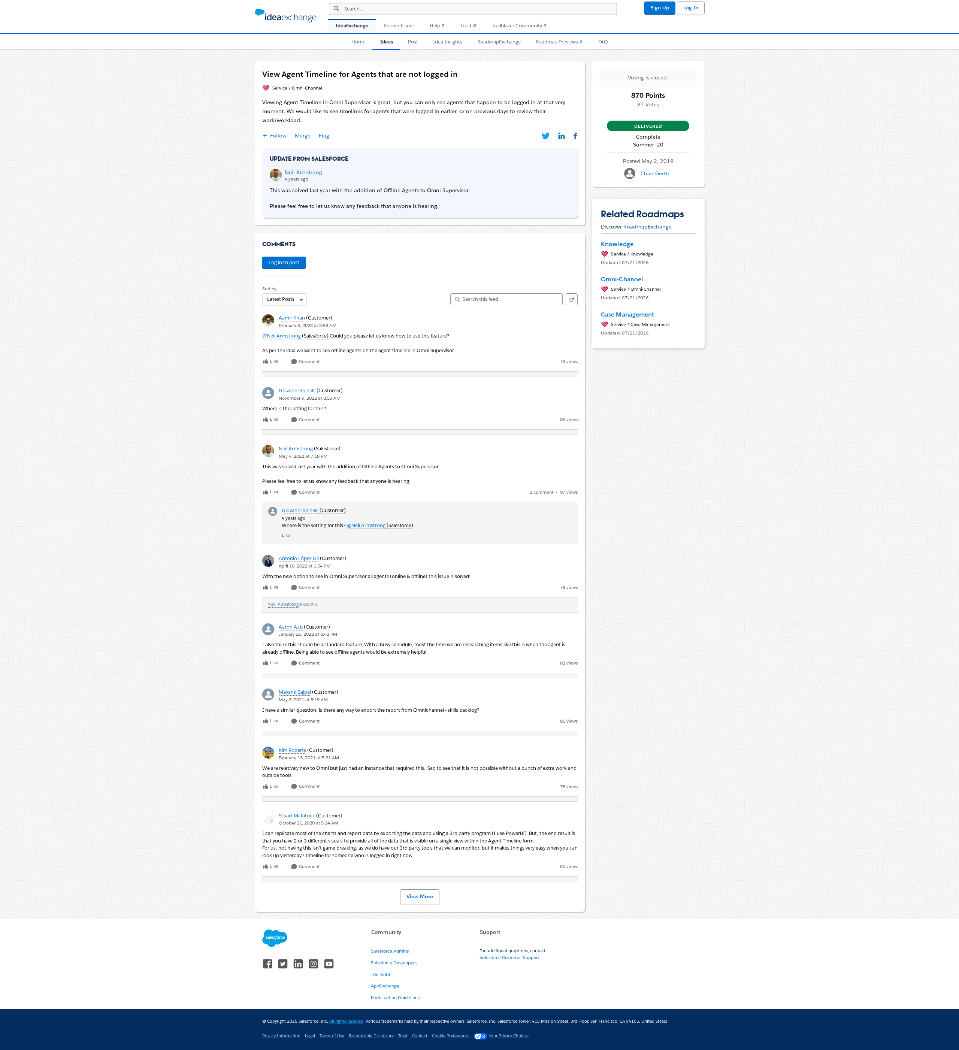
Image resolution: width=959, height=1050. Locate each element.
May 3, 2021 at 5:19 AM (303, 699)
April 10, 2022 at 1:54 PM (304, 566)
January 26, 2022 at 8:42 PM (308, 634)
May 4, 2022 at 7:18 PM (303, 456)
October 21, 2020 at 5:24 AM (308, 823)
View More (419, 896)
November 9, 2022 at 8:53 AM (310, 398)
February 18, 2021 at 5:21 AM (309, 757)
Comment (309, 361)
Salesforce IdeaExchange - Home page (285, 15)
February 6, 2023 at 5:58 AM (307, 325)
